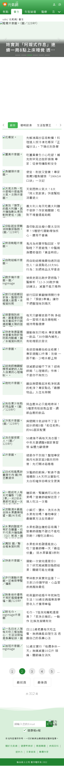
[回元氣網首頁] (13, 4)
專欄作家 (44, 752)
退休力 (19, 752)
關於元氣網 (11, 746)
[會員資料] (54, 4)
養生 (16, 12)
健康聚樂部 (27, 746)
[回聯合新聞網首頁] (5, 5)
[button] (59, 11)
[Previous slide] (5, 39)
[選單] (60, 4)
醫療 (44, 12)
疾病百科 (54, 746)
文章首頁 (31, 752)
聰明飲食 (26, 125)
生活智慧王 (44, 125)
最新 (13, 125)
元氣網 (13, 19)
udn (5, 19)
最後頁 (42, 682)
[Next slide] (58, 39)
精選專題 (41, 746)
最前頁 (21, 682)
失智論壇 (30, 12)
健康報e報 (34, 730)
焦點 (6, 12)
